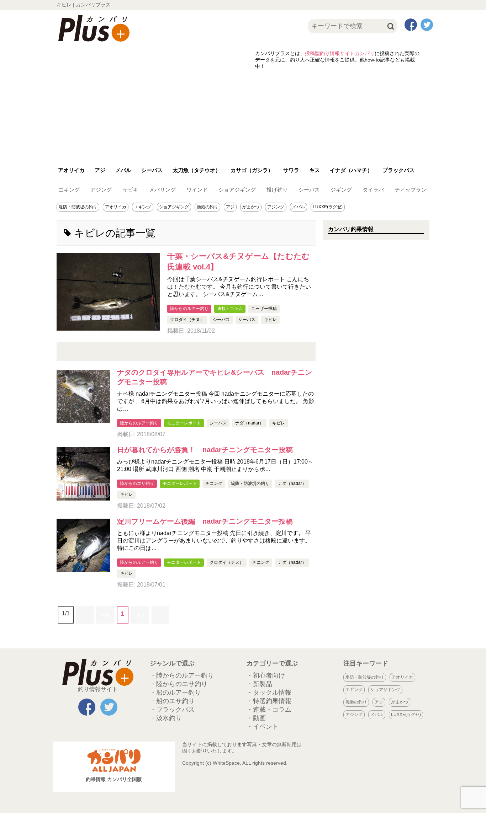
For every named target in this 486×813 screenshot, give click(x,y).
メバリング (162, 190)
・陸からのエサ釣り (178, 684)
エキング (69, 190)
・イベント (263, 726)
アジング (101, 190)
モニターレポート (184, 423)
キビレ (270, 319)
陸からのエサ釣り (137, 483)
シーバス (152, 170)
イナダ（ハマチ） (351, 170)
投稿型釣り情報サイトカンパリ (340, 53)
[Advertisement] (243, 114)
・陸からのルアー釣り (182, 675)
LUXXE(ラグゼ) (328, 206)
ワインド (197, 190)
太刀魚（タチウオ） (197, 170)
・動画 (256, 718)
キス (314, 170)
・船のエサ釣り (172, 701)
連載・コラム (230, 308)
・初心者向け (266, 675)
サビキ (130, 190)
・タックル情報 (269, 692)
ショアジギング (237, 190)
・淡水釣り (166, 718)
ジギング (341, 190)
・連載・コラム (269, 709)
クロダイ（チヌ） (187, 319)
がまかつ (250, 206)
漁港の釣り (207, 206)
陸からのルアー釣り (189, 308)
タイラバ (373, 190)
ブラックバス (398, 170)
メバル (123, 170)
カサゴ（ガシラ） (252, 170)
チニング (213, 483)
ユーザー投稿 (264, 308)
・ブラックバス (172, 709)
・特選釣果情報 (269, 701)
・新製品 (259, 684)
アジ (100, 170)
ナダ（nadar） (249, 423)
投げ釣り (277, 190)
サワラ (291, 170)
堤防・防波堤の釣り (78, 206)
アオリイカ (71, 170)
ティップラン (411, 190)
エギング (142, 206)
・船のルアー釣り (175, 692)
